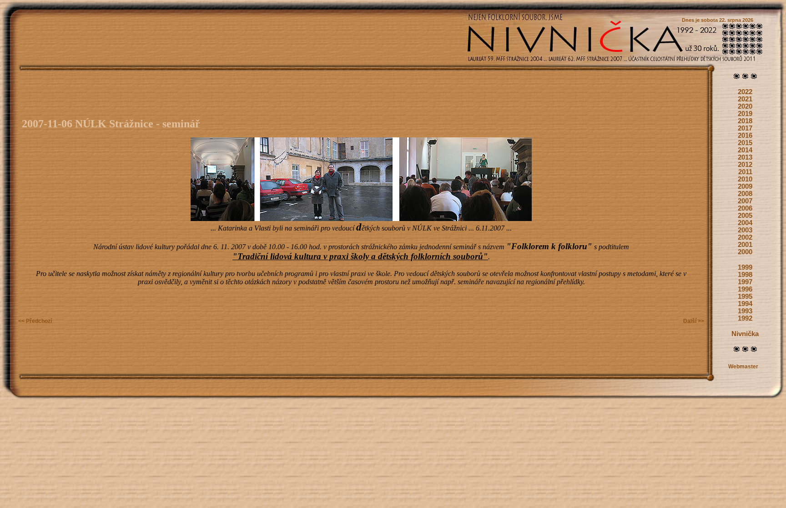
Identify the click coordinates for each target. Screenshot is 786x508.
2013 (745, 157)
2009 (745, 186)
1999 (745, 267)
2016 (745, 135)
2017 (745, 128)
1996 (745, 289)
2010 (745, 179)
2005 (745, 215)
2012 (745, 164)
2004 (745, 222)
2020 (745, 106)
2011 (745, 172)
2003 (745, 230)
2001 (745, 244)
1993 (745, 311)
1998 (745, 274)
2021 (745, 99)
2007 (745, 201)
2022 (745, 92)
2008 (745, 193)
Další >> (693, 321)
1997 (745, 282)
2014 (745, 150)
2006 (745, 208)
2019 (745, 113)
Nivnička (745, 333)
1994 (745, 303)
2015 (745, 142)
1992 (745, 318)
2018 (745, 121)
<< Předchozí (35, 321)
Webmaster (743, 366)
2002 (745, 237)
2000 (745, 252)
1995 (745, 296)
